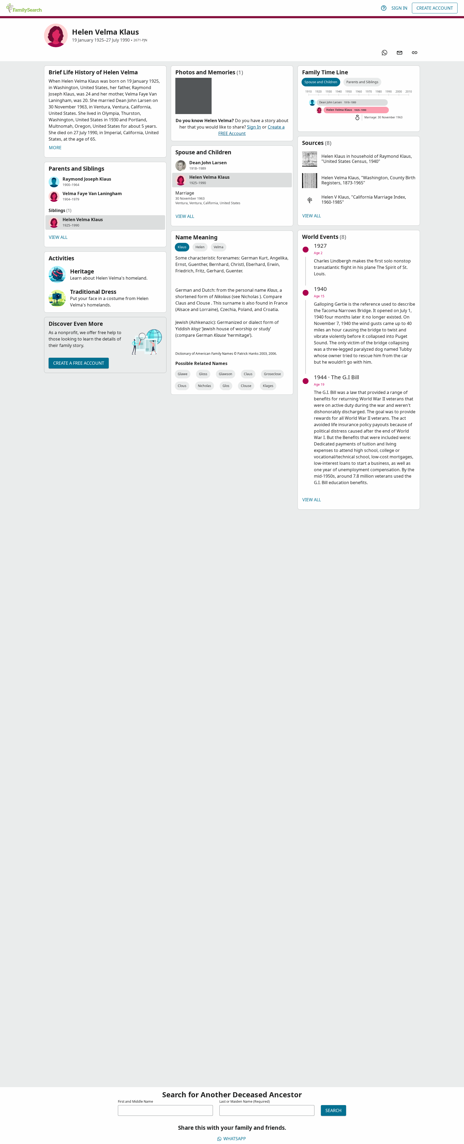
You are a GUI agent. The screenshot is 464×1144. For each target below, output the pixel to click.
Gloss (203, 374)
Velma (218, 247)
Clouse (246, 385)
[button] (105, 182)
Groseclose (272, 374)
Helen (200, 247)
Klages (268, 385)
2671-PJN (140, 40)
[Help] (383, 8)
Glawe (182, 374)
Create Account (434, 8)
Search (333, 1110)
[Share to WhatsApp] (384, 52)
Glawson (225, 374)
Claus (248, 374)
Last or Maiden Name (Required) (244, 1101)
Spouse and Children (321, 82)
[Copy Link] (414, 52)
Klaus (182, 247)
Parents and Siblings (362, 82)
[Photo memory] (193, 96)
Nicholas (204, 385)
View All (58, 237)
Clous (182, 385)
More (55, 148)
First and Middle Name (135, 1101)
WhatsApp (234, 1139)
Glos (226, 385)
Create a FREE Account (78, 363)
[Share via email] (399, 52)
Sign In (399, 8)
